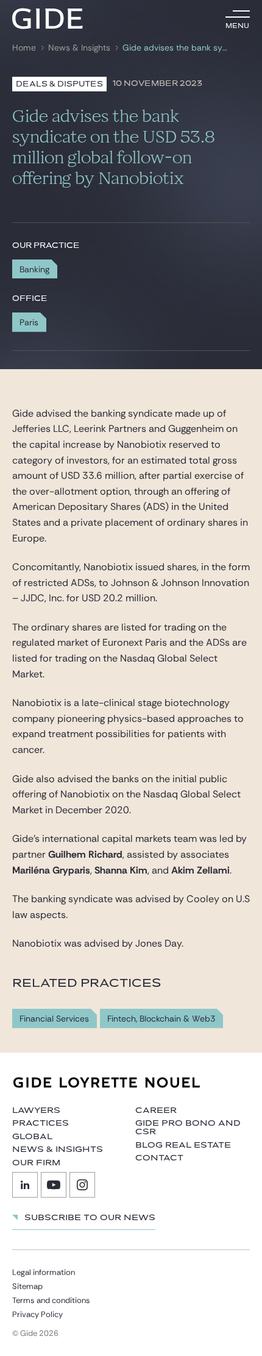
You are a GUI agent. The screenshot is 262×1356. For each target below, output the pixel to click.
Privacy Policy (37, 1314)
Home (24, 47)
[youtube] (53, 1185)
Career (156, 1110)
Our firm (36, 1163)
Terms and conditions (51, 1300)
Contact (159, 1158)
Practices (40, 1123)
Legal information (43, 1272)
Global (32, 1136)
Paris (28, 322)
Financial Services (54, 1019)
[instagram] (82, 1185)
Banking (34, 269)
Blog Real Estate (183, 1145)
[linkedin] (25, 1185)
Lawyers (36, 1110)
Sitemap (27, 1286)
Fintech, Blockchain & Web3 (161, 1019)
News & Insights (79, 47)
